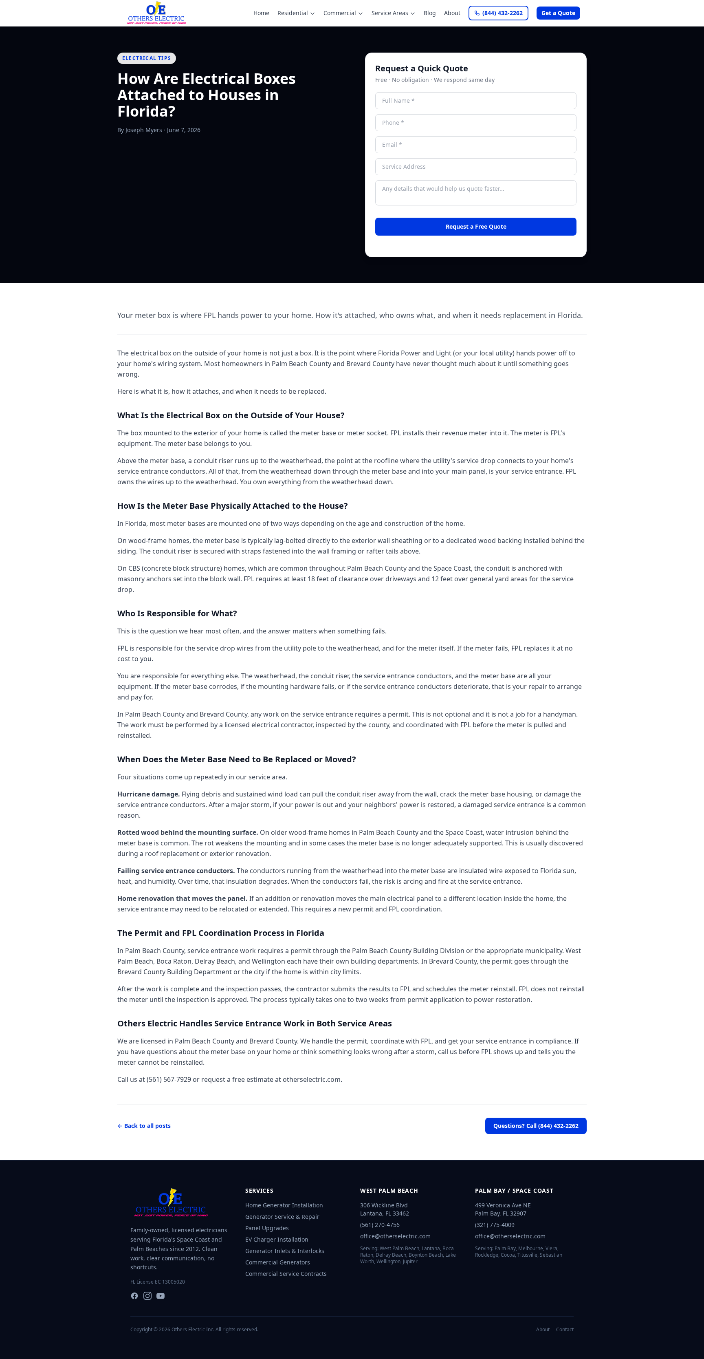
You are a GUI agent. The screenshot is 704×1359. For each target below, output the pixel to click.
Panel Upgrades (267, 1228)
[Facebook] (134, 1296)
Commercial (339, 13)
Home (261, 13)
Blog (430, 13)
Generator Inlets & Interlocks (284, 1251)
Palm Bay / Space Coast (514, 1190)
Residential (292, 13)
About (452, 13)
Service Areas (390, 13)
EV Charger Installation (276, 1239)
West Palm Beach (389, 1190)
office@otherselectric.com (395, 1236)
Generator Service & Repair (282, 1216)
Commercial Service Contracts (286, 1273)
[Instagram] (147, 1296)
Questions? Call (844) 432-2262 (536, 1126)
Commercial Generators (277, 1262)
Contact (565, 1329)
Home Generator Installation (284, 1205)
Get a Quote (558, 13)
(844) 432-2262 (502, 13)
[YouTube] (160, 1296)
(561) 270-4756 (380, 1225)
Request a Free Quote (476, 226)
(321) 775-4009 (495, 1225)
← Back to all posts (144, 1126)
